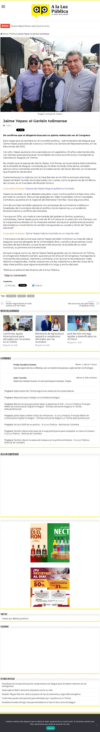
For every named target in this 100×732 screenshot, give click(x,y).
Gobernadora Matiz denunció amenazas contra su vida (27, 690)
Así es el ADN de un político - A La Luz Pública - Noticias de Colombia (46, 424)
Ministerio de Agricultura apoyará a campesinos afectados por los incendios (49, 337)
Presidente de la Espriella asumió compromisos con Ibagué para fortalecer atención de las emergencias (44, 685)
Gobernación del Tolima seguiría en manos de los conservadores (44, 391)
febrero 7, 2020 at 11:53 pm (86, 364)
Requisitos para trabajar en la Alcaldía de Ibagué (37, 397)
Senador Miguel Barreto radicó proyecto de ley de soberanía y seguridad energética (41, 694)
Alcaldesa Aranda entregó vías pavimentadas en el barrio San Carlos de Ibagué (38, 702)
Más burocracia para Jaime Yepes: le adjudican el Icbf (81, 304)
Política (13, 34)
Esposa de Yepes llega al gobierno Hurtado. (50, 188)
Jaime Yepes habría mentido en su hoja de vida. (52, 233)
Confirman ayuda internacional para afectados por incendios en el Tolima (16, 337)
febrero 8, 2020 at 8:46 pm (86, 378)
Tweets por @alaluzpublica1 (15, 618)
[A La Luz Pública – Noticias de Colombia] (50, 10)
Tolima (31, 296)
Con (12, 26)
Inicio (5, 34)
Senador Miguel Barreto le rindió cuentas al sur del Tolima (19, 304)
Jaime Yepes (11, 296)
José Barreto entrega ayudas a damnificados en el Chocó (82, 336)
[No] (96, 725)
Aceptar (50, 728)
